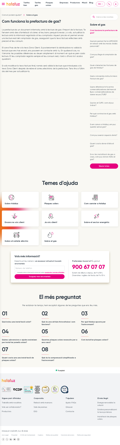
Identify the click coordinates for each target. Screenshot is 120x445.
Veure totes (104, 166)
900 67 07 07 (88, 266)
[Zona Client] (115, 4)
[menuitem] (28, 3)
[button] (3, 4)
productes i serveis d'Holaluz (54, 272)
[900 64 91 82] (109, 4)
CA (99, 4)
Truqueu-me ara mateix (39, 276)
